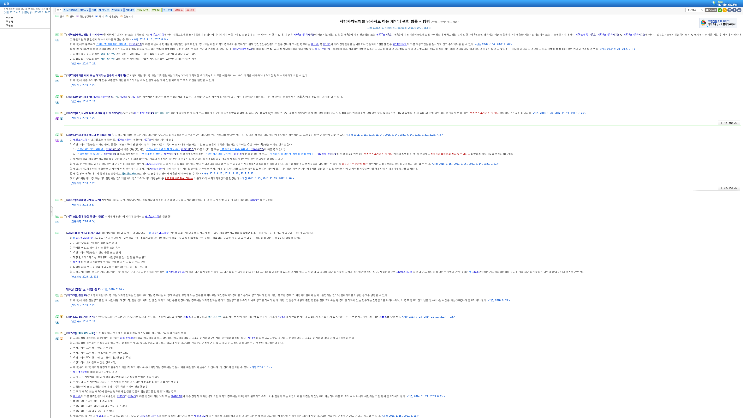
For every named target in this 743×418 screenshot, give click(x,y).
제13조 (149, 216)
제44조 (132, 396)
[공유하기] (720, 10)
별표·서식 (84, 10)
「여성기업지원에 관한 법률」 (163, 149)
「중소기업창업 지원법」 (91, 149)
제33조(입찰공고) (77, 295)
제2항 (161, 34)
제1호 (139, 44)
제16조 (326, 44)
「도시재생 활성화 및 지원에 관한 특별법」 (292, 154)
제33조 (187, 316)
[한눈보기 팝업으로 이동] (61, 339)
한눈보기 (167, 10)
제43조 (121, 396)
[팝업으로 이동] (57, 41)
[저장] (734, 10)
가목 (115, 96)
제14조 (252, 338)
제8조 (153, 168)
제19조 (154, 34)
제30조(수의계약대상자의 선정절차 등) (89, 134)
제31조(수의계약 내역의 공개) (84, 200)
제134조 (627, 34)
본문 (10, 17)
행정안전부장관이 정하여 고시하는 (450, 154)
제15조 (315, 44)
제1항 (304, 34)
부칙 (10, 21)
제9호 (333, 154)
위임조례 (156, 10)
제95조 (297, 34)
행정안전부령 (108, 53)
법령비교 (130, 10)
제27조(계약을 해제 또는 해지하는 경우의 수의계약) (97, 75)
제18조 (238, 154)
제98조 (579, 34)
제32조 (476, 271)
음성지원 (179, 10)
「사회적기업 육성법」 (90, 154)
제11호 (116, 149)
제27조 (135, 96)
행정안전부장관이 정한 (355, 163)
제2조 (109, 149)
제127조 (380, 34)
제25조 (96, 96)
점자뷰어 (190, 10)
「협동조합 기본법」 (151, 154)
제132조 (601, 34)
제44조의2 (176, 396)
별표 (10, 25)
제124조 (254, 200)
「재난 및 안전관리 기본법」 (112, 44)
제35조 (383, 316)
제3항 (635, 34)
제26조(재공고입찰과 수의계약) (85, 34)
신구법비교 (104, 10)
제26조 (123, 96)
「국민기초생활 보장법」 (219, 154)
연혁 (94, 10)
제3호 (592, 34)
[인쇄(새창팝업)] (739, 10)
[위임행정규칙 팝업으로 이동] (57, 119)
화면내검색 (711, 10)
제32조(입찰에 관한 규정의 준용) (86, 216)
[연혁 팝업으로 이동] (61, 35)
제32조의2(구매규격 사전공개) (84, 232)
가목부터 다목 (162, 113)
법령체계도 (117, 10)
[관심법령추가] (724, 10)
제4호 (311, 34)
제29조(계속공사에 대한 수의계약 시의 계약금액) (95, 113)
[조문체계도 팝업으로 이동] (57, 35)
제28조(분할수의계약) (79, 96)
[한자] (729, 10)
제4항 (586, 34)
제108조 (401, 271)
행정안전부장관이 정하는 (484, 113)
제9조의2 (157, 232)
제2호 (388, 34)
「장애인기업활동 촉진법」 (235, 149)
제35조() (81, 333)
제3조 (132, 44)
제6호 (110, 96)
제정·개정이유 (70, 10)
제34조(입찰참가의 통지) (81, 316)
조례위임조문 (143, 10)
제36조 (281, 316)
